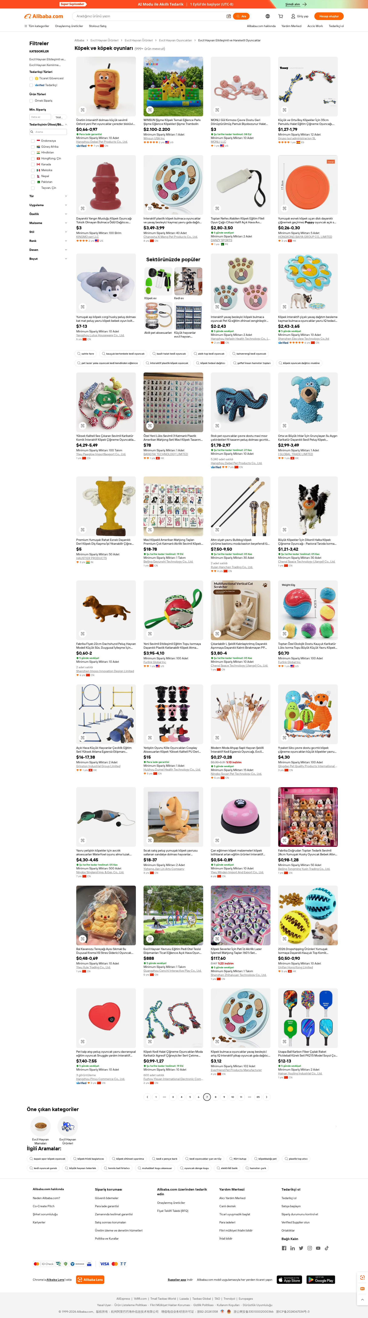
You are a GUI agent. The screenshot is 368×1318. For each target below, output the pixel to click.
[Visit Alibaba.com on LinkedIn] (292, 1248)
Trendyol (229, 1298)
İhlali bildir (225, 1238)
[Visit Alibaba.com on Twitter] (301, 1248)
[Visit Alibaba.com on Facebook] (284, 1248)
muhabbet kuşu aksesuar (157, 1168)
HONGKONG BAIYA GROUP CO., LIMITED (305, 236)
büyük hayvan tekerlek (82, 1168)
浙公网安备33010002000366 (253, 1311)
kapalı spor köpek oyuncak (49, 1158)
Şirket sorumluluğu (45, 1214)
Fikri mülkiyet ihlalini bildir (236, 1230)
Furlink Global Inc (155, 662)
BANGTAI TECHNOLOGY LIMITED (166, 454)
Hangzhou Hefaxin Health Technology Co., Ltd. (240, 338)
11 (241, 1097)
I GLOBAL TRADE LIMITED (295, 454)
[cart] (281, 17)
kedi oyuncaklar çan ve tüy (205, 1158)
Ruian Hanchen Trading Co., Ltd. (232, 567)
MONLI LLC (218, 141)
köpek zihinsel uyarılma (130, 1158)
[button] (228, 16)
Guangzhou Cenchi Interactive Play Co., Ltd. (172, 970)
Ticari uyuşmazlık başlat (234, 1214)
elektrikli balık (229, 1168)
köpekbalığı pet (268, 1158)
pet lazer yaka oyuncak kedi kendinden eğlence (110, 363)
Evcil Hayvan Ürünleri (104, 40)
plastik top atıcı (298, 1158)
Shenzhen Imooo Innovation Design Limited (105, 671)
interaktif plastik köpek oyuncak (169, 363)
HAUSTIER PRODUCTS (91, 558)
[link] (362, 1277)
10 (232, 1097)
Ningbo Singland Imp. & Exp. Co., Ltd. (100, 872)
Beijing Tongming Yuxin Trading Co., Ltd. (304, 868)
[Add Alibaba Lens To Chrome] (90, 1279)
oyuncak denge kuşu (196, 1168)
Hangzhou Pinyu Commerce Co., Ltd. (100, 1079)
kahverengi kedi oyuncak (251, 353)
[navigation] (48, 569)
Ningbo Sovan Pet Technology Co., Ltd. (236, 773)
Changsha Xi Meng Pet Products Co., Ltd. (171, 236)
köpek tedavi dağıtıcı (212, 363)
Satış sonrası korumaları (110, 1222)
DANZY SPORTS (221, 240)
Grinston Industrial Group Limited (98, 766)
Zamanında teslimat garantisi (114, 1214)
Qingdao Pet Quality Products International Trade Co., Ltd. (308, 766)
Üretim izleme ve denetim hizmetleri (118, 1230)
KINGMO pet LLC (87, 236)
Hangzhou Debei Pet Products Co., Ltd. (102, 141)
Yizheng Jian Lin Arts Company (164, 868)
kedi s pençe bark (166, 1158)
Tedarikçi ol (289, 1198)
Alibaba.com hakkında (48, 1189)
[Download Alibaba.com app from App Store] (289, 1279)
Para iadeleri (227, 1222)
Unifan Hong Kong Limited (295, 967)
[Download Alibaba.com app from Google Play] (320, 1279)
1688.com (140, 1298)
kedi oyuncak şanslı (45, 1168)
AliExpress (123, 1298)
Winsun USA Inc (154, 138)
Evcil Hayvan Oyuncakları (175, 40)
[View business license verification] (222, 1311)
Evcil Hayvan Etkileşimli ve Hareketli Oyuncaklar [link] (229, 40)
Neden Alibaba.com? (46, 1198)
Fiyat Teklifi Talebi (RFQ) (172, 1211)
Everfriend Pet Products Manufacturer (236, 1070)
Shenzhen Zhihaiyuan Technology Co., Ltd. (238, 975)
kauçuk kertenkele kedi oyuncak (125, 353)
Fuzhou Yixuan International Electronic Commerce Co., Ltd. (173, 1079)
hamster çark (258, 1168)
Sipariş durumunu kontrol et (300, 1214)
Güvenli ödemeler (106, 1198)
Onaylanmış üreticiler (171, 1202)
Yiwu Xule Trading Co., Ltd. (93, 967)
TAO (217, 1298)
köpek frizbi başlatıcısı (91, 1158)
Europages (246, 1298)
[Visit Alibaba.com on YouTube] (318, 1248)
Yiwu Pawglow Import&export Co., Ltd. (101, 454)
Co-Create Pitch (44, 1206)
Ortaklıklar (288, 1230)
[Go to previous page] (147, 1097)
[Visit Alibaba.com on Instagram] (309, 1248)
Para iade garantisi (107, 1206)
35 (258, 1097)
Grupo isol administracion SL (297, 138)
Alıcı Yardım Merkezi (232, 1198)
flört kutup (240, 1158)
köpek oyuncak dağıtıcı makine (301, 363)
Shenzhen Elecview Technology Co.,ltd (303, 338)
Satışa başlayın (291, 1206)
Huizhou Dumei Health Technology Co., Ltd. (172, 769)
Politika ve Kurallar (107, 1238)
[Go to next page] (266, 1097)
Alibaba (79, 40)
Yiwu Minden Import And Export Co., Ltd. (237, 872)
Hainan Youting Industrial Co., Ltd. (300, 1073)
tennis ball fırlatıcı (119, 1168)
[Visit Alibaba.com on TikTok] (326, 1248)
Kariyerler (39, 1222)
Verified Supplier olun (296, 1222)
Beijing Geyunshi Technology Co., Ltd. (168, 561)
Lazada (184, 1298)
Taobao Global (201, 1298)
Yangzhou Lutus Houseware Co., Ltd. (100, 335)
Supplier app (177, 1279)
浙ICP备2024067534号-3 (292, 1311)
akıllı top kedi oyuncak (211, 353)
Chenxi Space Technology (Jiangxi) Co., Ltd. (306, 561)
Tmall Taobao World (163, 1298)
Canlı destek (227, 1206)
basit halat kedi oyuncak (171, 353)
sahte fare (88, 353)
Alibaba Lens (55, 1279)
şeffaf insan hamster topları (254, 363)
